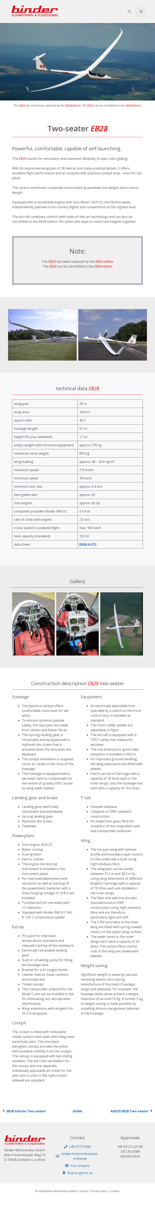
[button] (129, 11)
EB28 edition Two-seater (26, 1111)
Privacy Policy (99, 1191)
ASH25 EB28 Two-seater (130, 1111)
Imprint (84, 1191)
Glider (78, 1111)
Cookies (115, 1191)
